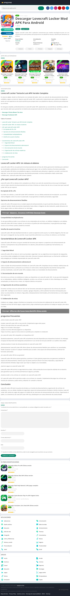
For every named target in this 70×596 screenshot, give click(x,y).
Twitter (30, 48)
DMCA (43, 594)
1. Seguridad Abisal (9, 143)
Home (21, 15)
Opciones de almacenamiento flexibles (14, 132)
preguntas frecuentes (8, 157)
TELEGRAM (8, 33)
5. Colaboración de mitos (10, 153)
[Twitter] (51, 8)
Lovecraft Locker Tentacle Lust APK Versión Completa (17, 122)
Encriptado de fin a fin (9, 129)
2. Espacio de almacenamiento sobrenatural (16, 145)
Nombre (3, 430)
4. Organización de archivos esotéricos (14, 150)
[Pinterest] (63, 8)
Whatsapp (59, 48)
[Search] (41, 8)
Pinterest (40, 48)
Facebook (21, 48)
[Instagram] (55, 8)
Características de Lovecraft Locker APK (13, 141)
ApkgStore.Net (20, 585)
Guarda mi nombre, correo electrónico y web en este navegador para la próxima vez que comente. (28, 452)
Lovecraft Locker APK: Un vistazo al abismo (14, 124)
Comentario (4, 410)
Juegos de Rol (25, 29)
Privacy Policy (12, 594)
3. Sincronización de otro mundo (12, 148)
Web (2, 445)
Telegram (50, 48)
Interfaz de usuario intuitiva (11, 137)
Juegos (25, 15)
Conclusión (5, 159)
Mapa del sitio (4, 594)
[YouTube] (59, 8)
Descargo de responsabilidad (33, 594)
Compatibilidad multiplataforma (12, 134)
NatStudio (18, 40)
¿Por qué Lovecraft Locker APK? (11, 127)
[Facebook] (48, 8)
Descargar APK (8, 29)
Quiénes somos (21, 594)
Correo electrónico (6, 437)
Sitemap (48, 594)
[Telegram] (67, 8)
